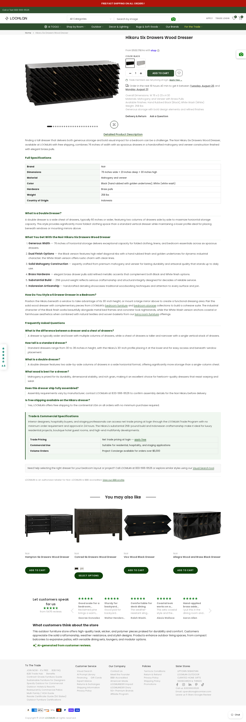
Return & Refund (152, 674)
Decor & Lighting (118, 26)
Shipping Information (88, 687)
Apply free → (175, 80)
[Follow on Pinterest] (196, 685)
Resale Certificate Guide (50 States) (46, 696)
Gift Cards (96, 677)
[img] (51, 608)
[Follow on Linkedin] (189, 685)
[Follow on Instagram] (183, 685)
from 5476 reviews (51, 611)
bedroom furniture (116, 305)
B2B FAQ (56, 670)
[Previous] (31, 83)
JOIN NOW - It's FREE (37, 670)
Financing (82, 677)
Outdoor (96, 26)
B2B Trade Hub (35, 673)
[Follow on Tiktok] (202, 685)
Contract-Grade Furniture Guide (44, 676)
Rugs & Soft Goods (147, 26)
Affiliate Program (119, 694)
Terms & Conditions (154, 671)
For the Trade (192, 26)
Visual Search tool (203, 468)
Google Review (202, 694)
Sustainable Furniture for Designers (46, 680)
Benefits (50, 673)
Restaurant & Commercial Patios (44, 689)
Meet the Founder (120, 674)
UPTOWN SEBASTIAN (187, 671)
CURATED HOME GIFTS (189, 677)
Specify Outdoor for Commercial (45, 683)
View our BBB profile (113, 479)
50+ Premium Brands (121, 690)
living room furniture (147, 314)
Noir (27, 553)
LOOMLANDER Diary (120, 687)
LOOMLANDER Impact (121, 684)
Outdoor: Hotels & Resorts (41, 686)
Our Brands (172, 26)
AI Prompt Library (86, 674)
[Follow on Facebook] (177, 685)
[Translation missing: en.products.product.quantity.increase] (142, 73)
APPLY (209, 18)
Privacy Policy (84, 690)
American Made (119, 681)
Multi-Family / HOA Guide (40, 693)
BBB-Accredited (119, 677)
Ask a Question (159, 116)
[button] (73, 610)
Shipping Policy (152, 681)
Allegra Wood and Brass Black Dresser (197, 557)
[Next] (114, 83)
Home (28, 33)
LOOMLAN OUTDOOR (188, 674)
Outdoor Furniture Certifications (44, 699)
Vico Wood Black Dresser (139, 557)
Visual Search (84, 671)
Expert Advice (84, 681)
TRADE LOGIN (222, 18)
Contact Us (116, 671)
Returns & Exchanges (88, 684)
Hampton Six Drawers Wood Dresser (47, 557)
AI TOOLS (53, 26)
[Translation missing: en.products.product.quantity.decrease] (129, 73)
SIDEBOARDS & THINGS (189, 681)
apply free (140, 439)
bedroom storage (145, 305)
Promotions (150, 684)
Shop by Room (75, 26)
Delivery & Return (136, 116)
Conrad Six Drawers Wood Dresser (95, 557)
